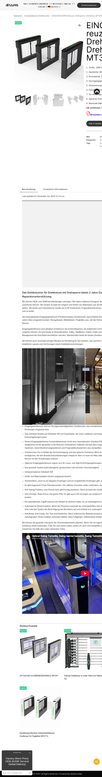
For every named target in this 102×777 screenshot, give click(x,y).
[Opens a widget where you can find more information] (17, 762)
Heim (25, 4)
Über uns (67, 4)
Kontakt (42, 7)
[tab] (29, 189)
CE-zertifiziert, (93, 108)
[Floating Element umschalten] (97, 762)
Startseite (18, 16)
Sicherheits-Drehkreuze (38, 4)
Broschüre (57, 4)
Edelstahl (52, 434)
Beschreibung (28, 189)
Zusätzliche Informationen (55, 189)
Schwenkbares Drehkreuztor (36, 16)
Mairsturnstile (73, 335)
